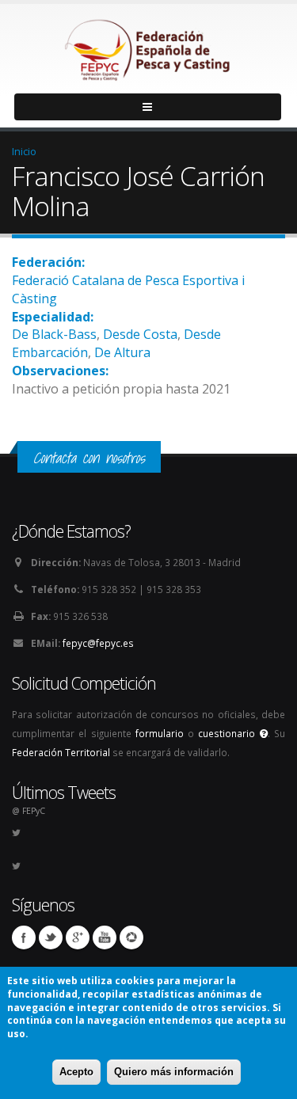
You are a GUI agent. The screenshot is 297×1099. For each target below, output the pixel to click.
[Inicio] (149, 46)
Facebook (24, 937)
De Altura (122, 352)
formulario (159, 733)
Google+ (77, 937)
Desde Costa (140, 334)
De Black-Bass (54, 334)
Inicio (24, 151)
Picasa (131, 937)
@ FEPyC (28, 810)
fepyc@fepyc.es (98, 643)
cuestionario (228, 733)
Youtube (104, 937)
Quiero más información (174, 1072)
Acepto (76, 1072)
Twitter (51, 937)
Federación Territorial (61, 752)
